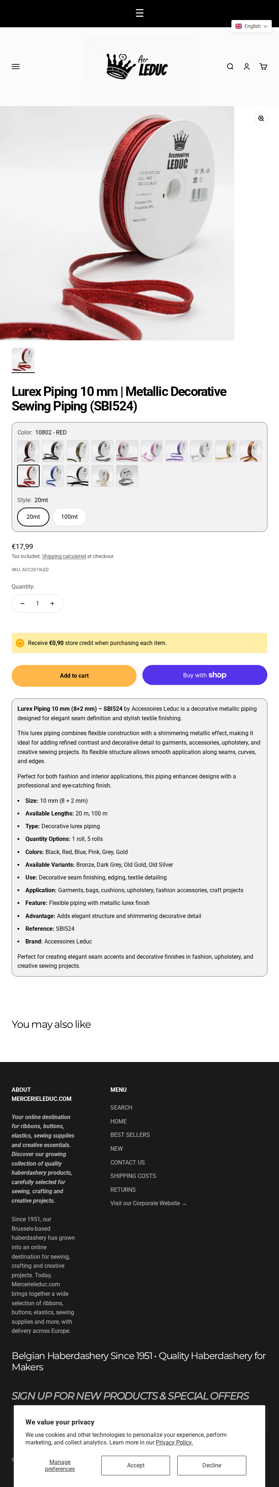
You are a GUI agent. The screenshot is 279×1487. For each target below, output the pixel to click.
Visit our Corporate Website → (148, 1203)
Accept (136, 1465)
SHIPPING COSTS (133, 1176)
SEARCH (121, 1107)
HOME (118, 1121)
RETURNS (123, 1189)
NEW (116, 1148)
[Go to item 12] (23, 360)
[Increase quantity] (52, 603)
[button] (251, 26)
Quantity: (23, 586)
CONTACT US (127, 1162)
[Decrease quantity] (22, 603)
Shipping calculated (64, 556)
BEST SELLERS (130, 1134)
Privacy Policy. (174, 1442)
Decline (211, 1465)
